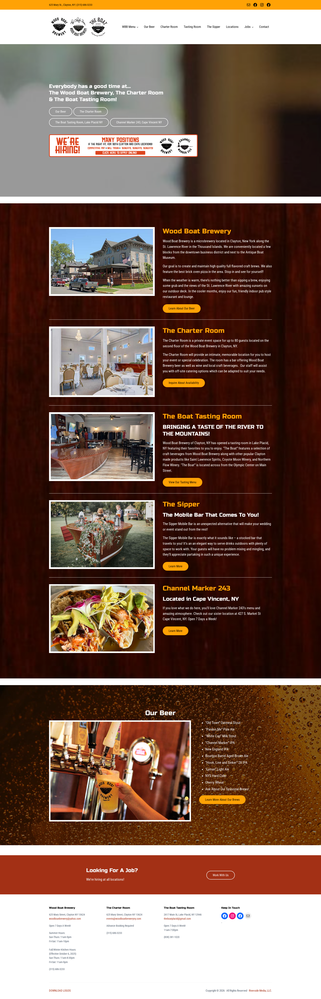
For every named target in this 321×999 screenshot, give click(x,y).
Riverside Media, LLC (260, 990)
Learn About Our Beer (182, 308)
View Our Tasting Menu (182, 482)
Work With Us (220, 875)
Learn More (175, 566)
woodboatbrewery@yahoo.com (65, 918)
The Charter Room (90, 111)
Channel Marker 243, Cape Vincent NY (139, 122)
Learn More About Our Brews (222, 799)
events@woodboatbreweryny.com (123, 918)
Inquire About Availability (184, 383)
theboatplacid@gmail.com (177, 918)
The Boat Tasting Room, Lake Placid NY (79, 122)
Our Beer (60, 111)
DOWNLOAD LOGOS (60, 990)
